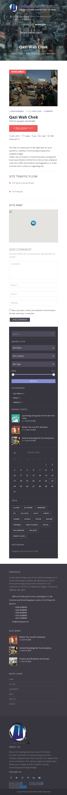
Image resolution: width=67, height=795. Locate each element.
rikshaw (49, 519)
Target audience (32, 525)
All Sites (12, 684)
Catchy (36, 513)
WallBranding (18, 530)
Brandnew (41, 508)
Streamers (17, 525)
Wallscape (33, 530)
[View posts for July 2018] (14, 452)
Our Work (17, 393)
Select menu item (31, 32)
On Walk (27, 519)
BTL (14, 513)
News (15, 398)
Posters (38, 519)
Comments (48, 111)
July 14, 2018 (31, 421)
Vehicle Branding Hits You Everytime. (38, 438)
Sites (21, 53)
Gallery (16, 402)
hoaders (16, 519)
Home (14, 53)
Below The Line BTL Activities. (35, 427)
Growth (46, 513)
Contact (12, 704)
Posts (11, 694)
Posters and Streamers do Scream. (35, 658)
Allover (16, 508)
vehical (46, 525)
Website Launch (19, 536)
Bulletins (24, 513)
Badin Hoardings (33, 53)
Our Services (13, 689)
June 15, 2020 (36, 111)
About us (12, 699)
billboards (28, 508)
